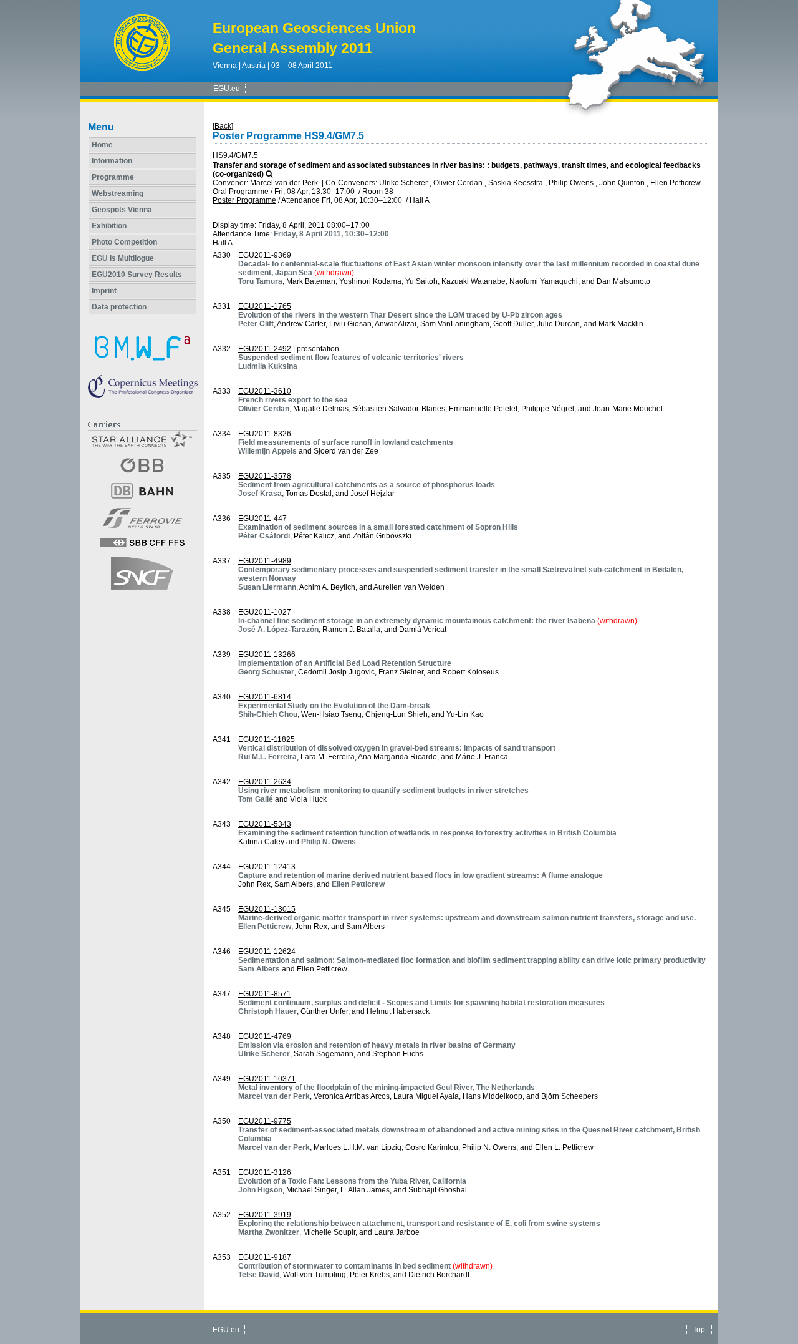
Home (102, 144)
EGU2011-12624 (267, 951)
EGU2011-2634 (264, 781)
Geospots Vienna (122, 209)
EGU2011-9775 (264, 1121)
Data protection (119, 307)
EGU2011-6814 (264, 697)
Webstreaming (117, 193)
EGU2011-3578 (264, 476)
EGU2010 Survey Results (137, 274)
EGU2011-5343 (264, 824)
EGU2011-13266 (267, 654)
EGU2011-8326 (264, 433)
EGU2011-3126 (264, 1172)
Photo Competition (124, 242)
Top (699, 1329)
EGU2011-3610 (264, 391)
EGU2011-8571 (264, 994)
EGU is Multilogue (123, 258)
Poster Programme (244, 200)
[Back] (223, 126)
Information (112, 161)
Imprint (104, 290)
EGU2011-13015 (267, 909)
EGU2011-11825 (266, 739)
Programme (113, 177)
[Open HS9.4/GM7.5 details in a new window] (269, 174)
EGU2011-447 (262, 518)
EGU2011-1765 (264, 306)
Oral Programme (241, 191)
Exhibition (109, 226)
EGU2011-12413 (267, 866)
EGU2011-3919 (264, 1214)
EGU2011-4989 (264, 561)
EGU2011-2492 (264, 348)
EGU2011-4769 (264, 1036)
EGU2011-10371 (267, 1078)
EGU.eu (226, 88)
